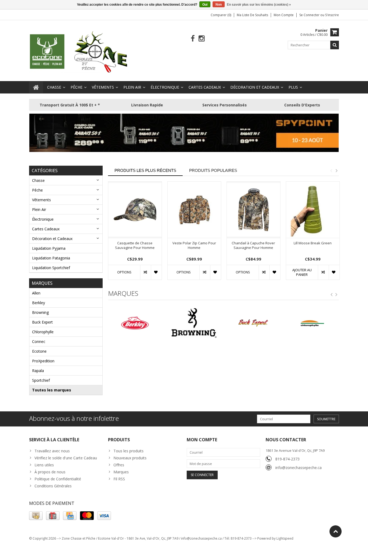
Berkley (38, 302)
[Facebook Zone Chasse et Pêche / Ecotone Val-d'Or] (192, 38)
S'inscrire (332, 15)
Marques (121, 471)
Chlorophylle (43, 331)
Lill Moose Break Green (313, 243)
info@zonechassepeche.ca (298, 467)
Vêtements (103, 87)
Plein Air (132, 87)
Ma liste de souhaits (252, 15)
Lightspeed (284, 538)
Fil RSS (119, 478)
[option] (135, 233)
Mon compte (284, 15)
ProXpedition (43, 360)
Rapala (38, 370)
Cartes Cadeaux (205, 87)
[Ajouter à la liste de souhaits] (156, 272)
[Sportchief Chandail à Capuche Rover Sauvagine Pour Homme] (253, 210)
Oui (204, 4)
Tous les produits (128, 450)
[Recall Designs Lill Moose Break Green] (312, 210)
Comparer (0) (221, 15)
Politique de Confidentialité (57, 478)
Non (219, 4)
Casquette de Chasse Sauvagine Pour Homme (135, 245)
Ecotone (39, 351)
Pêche (76, 87)
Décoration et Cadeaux (254, 87)
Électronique (165, 87)
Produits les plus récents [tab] (145, 170)
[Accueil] (36, 87)
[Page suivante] (336, 294)
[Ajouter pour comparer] (145, 272)
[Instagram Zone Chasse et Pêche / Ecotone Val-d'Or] (201, 38)
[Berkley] (106, 323)
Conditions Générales (53, 485)
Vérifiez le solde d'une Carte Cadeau (65, 457)
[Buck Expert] (224, 323)
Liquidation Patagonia (51, 258)
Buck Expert (42, 322)
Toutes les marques (51, 390)
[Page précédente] (331, 294)
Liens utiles (44, 464)
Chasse (54, 87)
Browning (40, 312)
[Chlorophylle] (283, 323)
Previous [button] (331, 170)
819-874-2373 (287, 458)
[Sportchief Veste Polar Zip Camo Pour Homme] (194, 210)
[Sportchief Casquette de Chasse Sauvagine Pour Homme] (135, 210)
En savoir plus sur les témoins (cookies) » (259, 4)
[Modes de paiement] (36, 515)
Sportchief (41, 380)
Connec (38, 341)
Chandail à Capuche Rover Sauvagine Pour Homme (253, 245)
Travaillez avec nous (52, 450)
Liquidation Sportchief (51, 267)
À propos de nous (49, 471)
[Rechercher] (334, 45)
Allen (36, 293)
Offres (118, 464)
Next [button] (336, 170)
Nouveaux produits (130, 457)
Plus (293, 87)
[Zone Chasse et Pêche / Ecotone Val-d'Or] (79, 51)
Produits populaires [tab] (213, 170)
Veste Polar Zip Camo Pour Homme (194, 245)
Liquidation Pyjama (48, 248)
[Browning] (165, 323)
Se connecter (309, 15)
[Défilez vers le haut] (335, 531)
